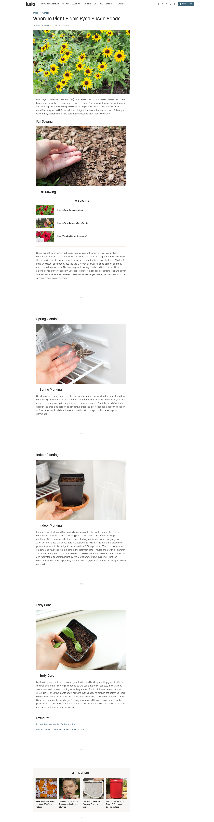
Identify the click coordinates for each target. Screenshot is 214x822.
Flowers (45, 13)
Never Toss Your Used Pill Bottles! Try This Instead (45, 804)
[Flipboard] (166, 4)
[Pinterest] (162, 4)
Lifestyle (98, 4)
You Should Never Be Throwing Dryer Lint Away (91, 804)
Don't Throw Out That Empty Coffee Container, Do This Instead (116, 804)
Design (65, 4)
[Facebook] (158, 4)
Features (121, 4)
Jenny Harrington (42, 25)
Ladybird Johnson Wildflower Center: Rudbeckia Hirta (60, 729)
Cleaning (76, 4)
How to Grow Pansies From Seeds (72, 223)
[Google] (170, 4)
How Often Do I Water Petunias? (72, 236)
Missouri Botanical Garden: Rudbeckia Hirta (55, 724)
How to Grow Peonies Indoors (70, 210)
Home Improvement (50, 4)
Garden (87, 4)
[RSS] (174, 4)
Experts (110, 4)
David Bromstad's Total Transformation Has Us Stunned (68, 804)
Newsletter (187, 4)
